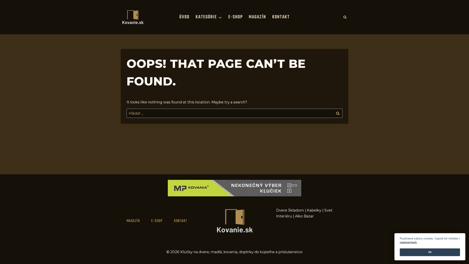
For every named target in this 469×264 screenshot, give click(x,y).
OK (430, 252)
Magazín (257, 17)
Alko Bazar (304, 216)
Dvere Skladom (290, 210)
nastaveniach (408, 242)
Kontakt (281, 17)
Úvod (184, 17)
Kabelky (314, 210)
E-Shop (235, 17)
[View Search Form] (345, 17)
